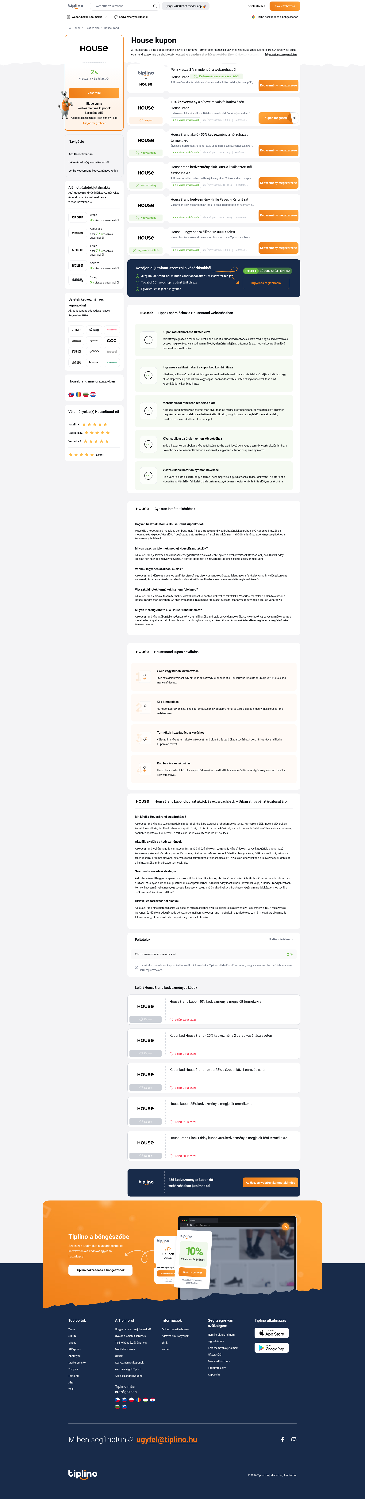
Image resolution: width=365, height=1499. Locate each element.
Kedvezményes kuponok (129, 1362)
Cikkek (119, 1355)
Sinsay (72, 1342)
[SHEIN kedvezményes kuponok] (76, 329)
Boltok (76, 27)
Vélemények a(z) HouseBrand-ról (89, 162)
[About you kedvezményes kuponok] (76, 340)
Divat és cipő (92, 27)
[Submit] (155, 6)
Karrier (166, 1349)
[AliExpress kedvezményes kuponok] (112, 329)
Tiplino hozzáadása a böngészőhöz (100, 1270)
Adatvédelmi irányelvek (175, 1335)
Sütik (164, 1342)
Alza (71, 1382)
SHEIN (72, 1335)
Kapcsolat (214, 1374)
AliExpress (74, 1349)
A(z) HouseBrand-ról (81, 154)
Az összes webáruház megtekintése (270, 1183)
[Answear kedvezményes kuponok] (76, 351)
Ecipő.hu (73, 1375)
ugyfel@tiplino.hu (166, 1439)
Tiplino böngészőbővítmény (131, 1342)
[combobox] (124, 6)
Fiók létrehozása (285, 6)
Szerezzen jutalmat (192, 1272)
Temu (71, 1329)
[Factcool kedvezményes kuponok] (112, 351)
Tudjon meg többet (94, 123)
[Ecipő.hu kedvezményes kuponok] (94, 340)
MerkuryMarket (77, 1362)
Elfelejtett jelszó (217, 1367)
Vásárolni (94, 93)
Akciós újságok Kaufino (129, 1375)
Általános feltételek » (280, 939)
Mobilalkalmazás (125, 1349)
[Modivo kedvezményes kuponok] (94, 351)
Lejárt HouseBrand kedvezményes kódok (93, 170)
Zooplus (73, 1369)
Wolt (71, 1389)
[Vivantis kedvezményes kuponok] (76, 362)
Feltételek (240, 120)
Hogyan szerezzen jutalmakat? (133, 1329)
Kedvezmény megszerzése (278, 85)
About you (74, 1355)
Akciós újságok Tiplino (128, 1369)
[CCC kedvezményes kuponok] (112, 340)
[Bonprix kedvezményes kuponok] (94, 362)
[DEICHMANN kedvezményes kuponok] (112, 362)
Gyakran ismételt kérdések (130, 1335)
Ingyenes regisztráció (266, 283)
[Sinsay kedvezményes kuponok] (94, 329)
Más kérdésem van (219, 1361)
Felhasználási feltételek (175, 1329)
